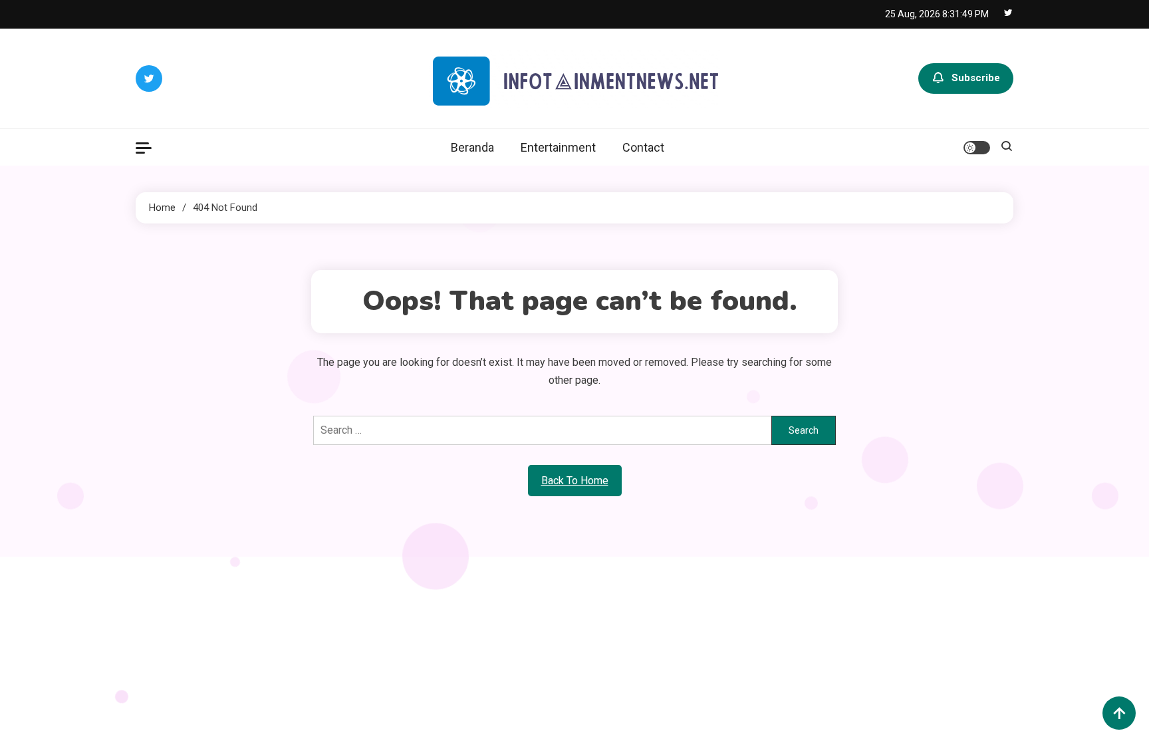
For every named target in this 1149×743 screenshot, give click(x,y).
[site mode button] (976, 147)
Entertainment (558, 147)
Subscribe (976, 78)
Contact (643, 147)
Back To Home (574, 480)
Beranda (472, 147)
